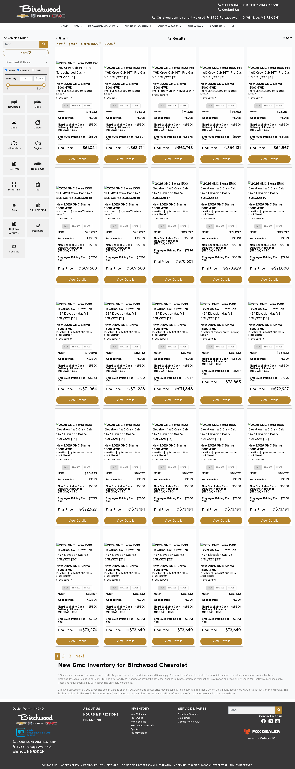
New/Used (14, 107)
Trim (14, 210)
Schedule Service (188, 714)
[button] (64, 26)
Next (79, 656)
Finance (24, 70)
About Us (91, 708)
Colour (38, 127)
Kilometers (14, 148)
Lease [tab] (87, 106)
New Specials (138, 721)
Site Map (113, 765)
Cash (38, 70)
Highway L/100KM (14, 231)
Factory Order (139, 733)
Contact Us (230, 9)
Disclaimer (184, 718)
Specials (14, 251)
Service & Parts (192, 708)
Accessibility (70, 765)
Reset (25, 52)
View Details (77, 159)
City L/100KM (38, 210)
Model (14, 127)
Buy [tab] (66, 106)
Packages (37, 231)
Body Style (37, 169)
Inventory (140, 708)
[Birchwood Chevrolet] (41, 11)
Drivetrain (14, 189)
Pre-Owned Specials (142, 725)
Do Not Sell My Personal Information (147, 765)
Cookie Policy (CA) (189, 721)
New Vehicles (138, 714)
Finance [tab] (76, 106)
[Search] (43, 44)
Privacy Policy (93, 765)
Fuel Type (14, 169)
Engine (38, 148)
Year (37, 189)
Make (38, 107)
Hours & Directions (101, 714)
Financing (92, 720)
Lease (11, 70)
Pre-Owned (137, 718)
